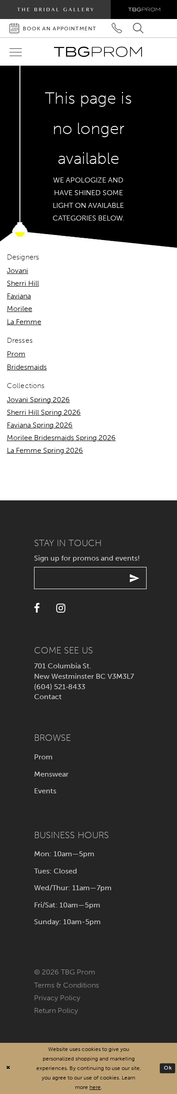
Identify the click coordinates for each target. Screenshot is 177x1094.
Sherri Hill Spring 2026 (44, 412)
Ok (168, 1068)
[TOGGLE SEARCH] (138, 28)
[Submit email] (134, 578)
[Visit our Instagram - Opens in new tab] (60, 608)
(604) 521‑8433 (59, 686)
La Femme (24, 321)
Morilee (19, 308)
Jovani (17, 270)
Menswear (51, 774)
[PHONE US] (117, 28)
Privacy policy (57, 997)
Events (45, 791)
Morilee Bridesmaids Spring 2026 (61, 437)
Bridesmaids (27, 367)
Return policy (56, 1010)
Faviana (19, 296)
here (95, 1087)
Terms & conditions (66, 985)
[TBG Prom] (98, 52)
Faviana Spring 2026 (40, 425)
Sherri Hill (23, 283)
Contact (48, 696)
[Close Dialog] (8, 1068)
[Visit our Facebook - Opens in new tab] (37, 608)
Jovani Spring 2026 (38, 399)
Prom (16, 354)
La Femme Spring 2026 (45, 450)
